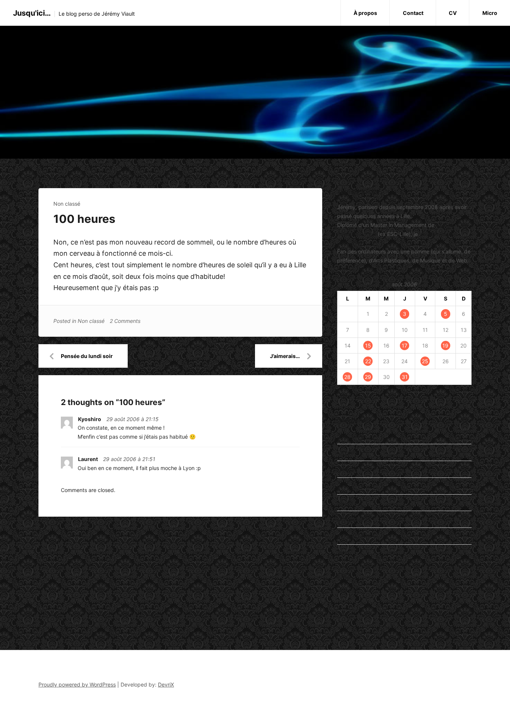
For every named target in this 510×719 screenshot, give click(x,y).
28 (347, 377)
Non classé (66, 203)
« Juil (343, 397)
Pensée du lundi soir (87, 356)
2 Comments (125, 321)
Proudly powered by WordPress (77, 684)
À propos (365, 13)
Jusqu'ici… (32, 13)
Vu (340, 553)
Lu (340, 486)
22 (368, 361)
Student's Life (354, 536)
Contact (413, 13)
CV (453, 13)
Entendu (347, 452)
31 (405, 377)
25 (425, 361)
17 (404, 345)
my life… (347, 502)
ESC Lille (347, 591)
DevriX (166, 684)
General (346, 469)
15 (368, 345)
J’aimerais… (285, 356)
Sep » (361, 397)
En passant (350, 435)
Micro (489, 13)
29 (368, 377)
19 (445, 345)
